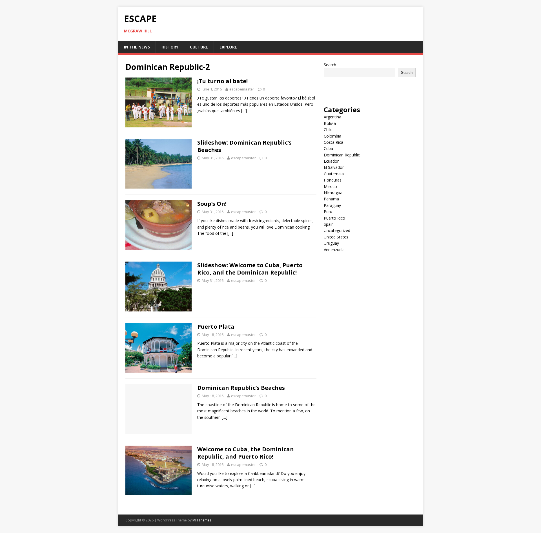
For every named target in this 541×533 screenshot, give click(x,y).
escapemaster (241, 89)
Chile (328, 129)
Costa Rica (333, 142)
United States (336, 237)
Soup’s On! (212, 203)
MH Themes (201, 520)
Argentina (332, 117)
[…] (244, 110)
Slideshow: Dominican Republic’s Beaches (244, 146)
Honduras (333, 180)
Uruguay (331, 243)
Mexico (330, 186)
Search (330, 64)
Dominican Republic (342, 155)
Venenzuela (334, 249)
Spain (329, 224)
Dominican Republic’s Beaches (241, 388)
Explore (228, 47)
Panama (331, 199)
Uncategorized (337, 230)
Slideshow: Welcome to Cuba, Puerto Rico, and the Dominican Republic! (250, 268)
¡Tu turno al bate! (222, 81)
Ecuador (331, 161)
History (169, 47)
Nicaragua (333, 192)
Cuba (328, 148)
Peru (328, 211)
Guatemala (334, 173)
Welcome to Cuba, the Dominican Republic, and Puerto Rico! (245, 452)
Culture (199, 47)
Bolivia (330, 123)
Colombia (332, 136)
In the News (137, 47)
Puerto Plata (215, 326)
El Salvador (334, 167)
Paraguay (332, 205)
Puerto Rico (334, 218)
